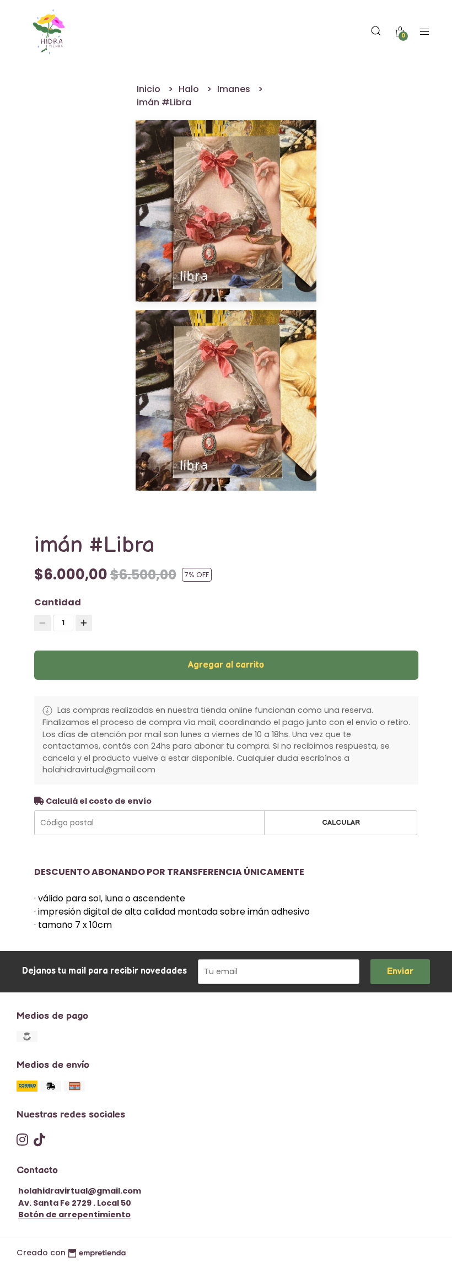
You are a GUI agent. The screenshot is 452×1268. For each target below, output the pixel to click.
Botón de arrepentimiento (74, 1214)
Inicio (150, 89)
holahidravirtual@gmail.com (79, 1190)
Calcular (341, 822)
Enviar (400, 971)
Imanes (234, 89)
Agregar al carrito (226, 665)
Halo (190, 89)
